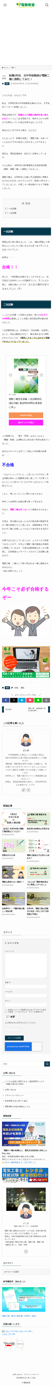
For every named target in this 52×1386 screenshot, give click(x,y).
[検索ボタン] (47, 5)
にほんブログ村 (8, 1334)
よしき (26, 750)
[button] (6, 700)
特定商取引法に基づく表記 (16, 1101)
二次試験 (12, 213)
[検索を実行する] (47, 1064)
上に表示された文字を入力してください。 (21, 1023)
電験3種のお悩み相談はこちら (17, 1106)
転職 (16, 688)
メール (8, 992)
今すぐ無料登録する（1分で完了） (20, 1162)
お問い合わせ (10, 1090)
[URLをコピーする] (46, 700)
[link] (23, 790)
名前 (8, 982)
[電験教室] (26, 5)
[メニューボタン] (5, 5)
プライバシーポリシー (14, 1095)
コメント (9, 951)
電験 (7, 83)
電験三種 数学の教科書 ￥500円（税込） (20, 1316)
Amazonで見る (26, 415)
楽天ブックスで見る (26, 423)
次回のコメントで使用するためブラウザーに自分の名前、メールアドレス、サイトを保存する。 (27, 1011)
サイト (7, 1001)
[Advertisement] (26, 38)
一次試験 (12, 208)
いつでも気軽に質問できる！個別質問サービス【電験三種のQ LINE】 (24, 1082)
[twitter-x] (28, 790)
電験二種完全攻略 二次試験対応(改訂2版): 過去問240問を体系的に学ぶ (25, 403)
